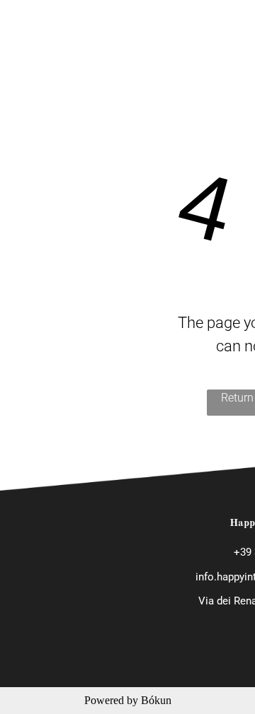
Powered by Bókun (127, 700)
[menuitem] (218, 23)
